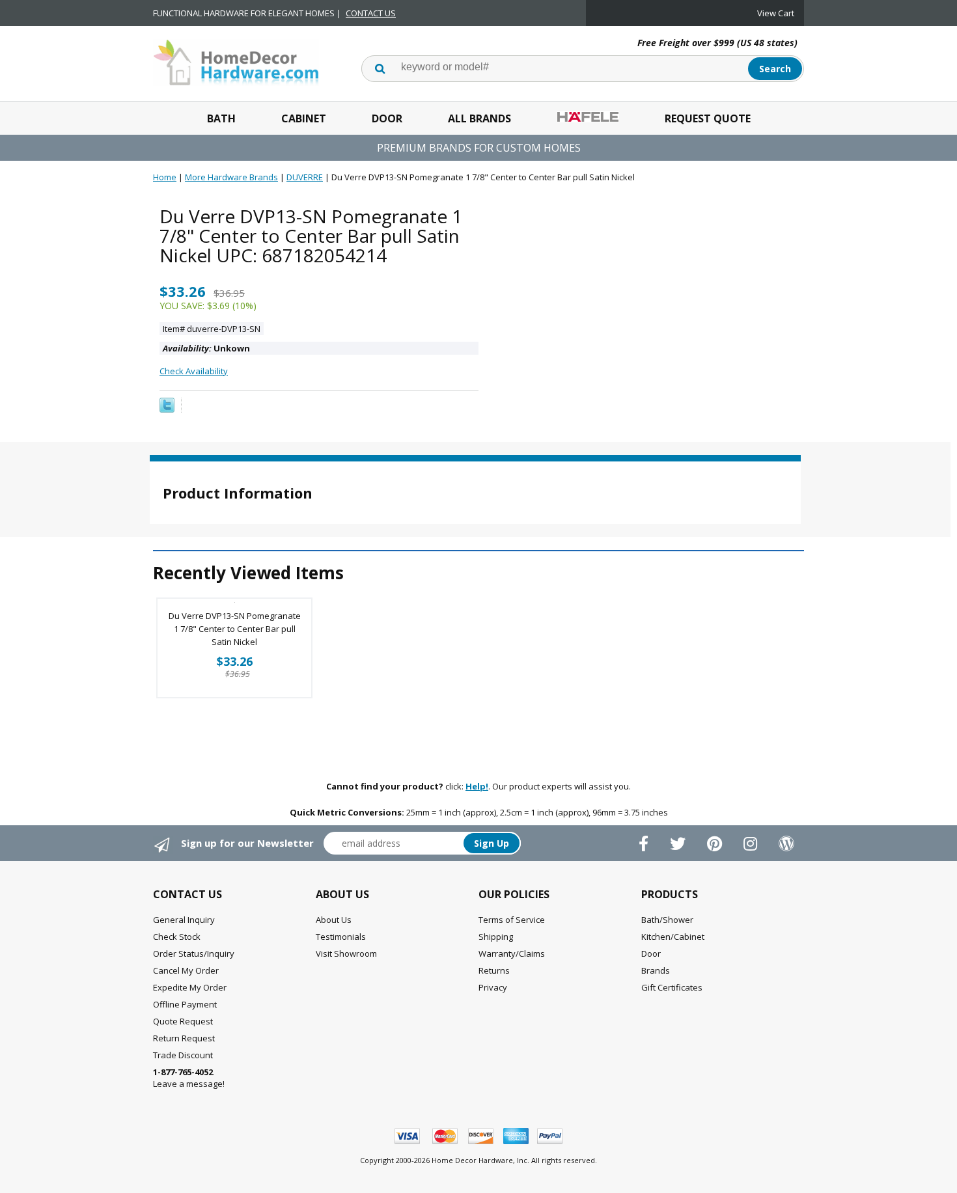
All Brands (479, 118)
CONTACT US (371, 13)
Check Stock (177, 936)
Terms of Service (511, 920)
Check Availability (194, 371)
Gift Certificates (671, 987)
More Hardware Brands (231, 177)
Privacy (492, 987)
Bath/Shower (667, 920)
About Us (334, 920)
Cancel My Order (186, 970)
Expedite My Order (190, 987)
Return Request (184, 1038)
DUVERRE (304, 177)
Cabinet (303, 118)
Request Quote (708, 118)
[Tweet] (167, 409)
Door (387, 118)
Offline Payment (185, 1004)
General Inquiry (184, 920)
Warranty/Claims (511, 953)
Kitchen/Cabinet (672, 936)
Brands (655, 970)
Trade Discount (183, 1055)
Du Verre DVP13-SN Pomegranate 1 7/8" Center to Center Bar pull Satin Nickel (235, 629)
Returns (494, 970)
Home (164, 177)
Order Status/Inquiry (193, 953)
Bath (221, 118)
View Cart (775, 13)
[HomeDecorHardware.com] (236, 61)
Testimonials (341, 936)
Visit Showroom (346, 953)
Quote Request (183, 1021)
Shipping (495, 936)
